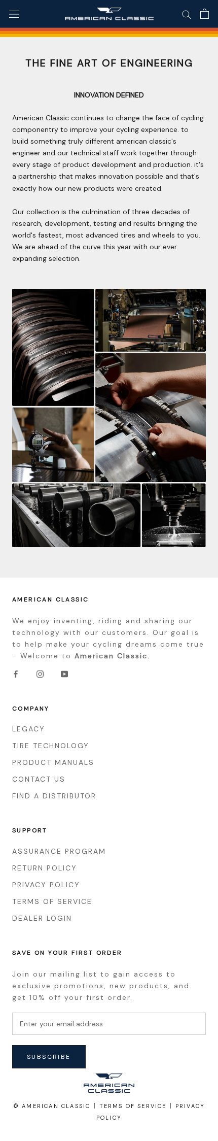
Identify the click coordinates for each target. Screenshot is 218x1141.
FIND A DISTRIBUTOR (54, 795)
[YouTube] (64, 674)
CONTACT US (38, 779)
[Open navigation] (14, 14)
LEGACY (28, 728)
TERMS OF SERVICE (52, 901)
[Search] (186, 14)
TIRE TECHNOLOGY (50, 745)
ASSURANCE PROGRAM (59, 851)
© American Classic (52, 1106)
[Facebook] (15, 674)
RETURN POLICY (44, 867)
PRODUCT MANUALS (53, 762)
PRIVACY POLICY (46, 884)
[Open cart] (204, 14)
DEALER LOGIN (42, 918)
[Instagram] (40, 674)
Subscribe (49, 1057)
